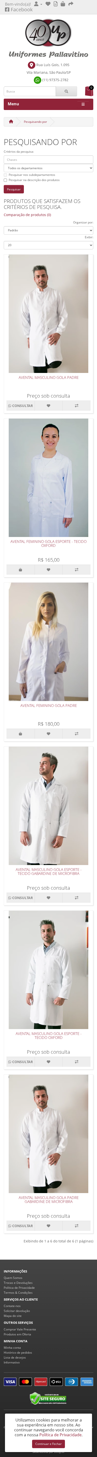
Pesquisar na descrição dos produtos (34, 180)
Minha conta (12, 1348)
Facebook (21, 9)
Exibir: (89, 237)
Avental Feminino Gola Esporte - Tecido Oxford (48, 543)
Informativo (12, 1362)
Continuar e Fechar (48, 1444)
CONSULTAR (22, 405)
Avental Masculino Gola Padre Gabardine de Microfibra (49, 1199)
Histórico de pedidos (18, 1352)
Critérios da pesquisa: (19, 151)
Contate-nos (12, 1306)
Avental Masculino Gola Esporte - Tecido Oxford (49, 1035)
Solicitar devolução (17, 1311)
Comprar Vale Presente (20, 1329)
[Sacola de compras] (63, 3)
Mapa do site (13, 1316)
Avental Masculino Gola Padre (49, 377)
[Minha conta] (38, 3)
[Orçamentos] (55, 3)
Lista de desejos (15, 1357)
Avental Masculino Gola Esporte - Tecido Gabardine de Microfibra (49, 871)
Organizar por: (83, 222)
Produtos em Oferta (17, 1334)
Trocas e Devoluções (18, 1283)
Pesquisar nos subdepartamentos (32, 175)
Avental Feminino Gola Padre (48, 705)
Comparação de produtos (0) (27, 214)
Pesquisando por (35, 122)
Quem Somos (13, 1278)
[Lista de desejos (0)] (48, 3)
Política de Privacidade (19, 1288)
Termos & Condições (18, 1293)
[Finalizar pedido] (70, 3)
